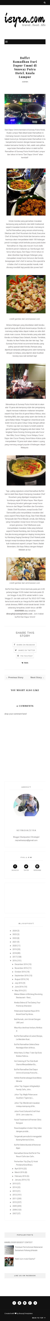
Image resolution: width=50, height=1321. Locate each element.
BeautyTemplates (26, 1313)
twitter (26, 870)
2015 (15, 1184)
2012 (15, 1195)
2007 (15, 1213)
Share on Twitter (26, 650)
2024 (15, 931)
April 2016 (19, 1169)
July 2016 (19, 983)
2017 (15, 957)
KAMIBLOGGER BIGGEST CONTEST (18, 1242)
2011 (15, 1199)
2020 (15, 946)
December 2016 (21, 964)
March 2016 (19, 1172)
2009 (15, 1206)
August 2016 (20, 979)
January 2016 (20, 1180)
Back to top (38, 1318)
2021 (15, 942)
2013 (15, 1191)
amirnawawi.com (33, 319)
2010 (15, 1202)
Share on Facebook (26, 645)
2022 (15, 938)
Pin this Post (27, 656)
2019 (15, 949)
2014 (15, 1187)
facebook (15, 870)
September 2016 (21, 976)
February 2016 (20, 1176)
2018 (15, 953)
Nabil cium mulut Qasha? (25, 1259)
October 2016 (20, 972)
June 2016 (19, 987)
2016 (15, 961)
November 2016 (21, 968)
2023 (15, 934)
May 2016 (19, 991)
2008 (15, 1210)
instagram (37, 870)
